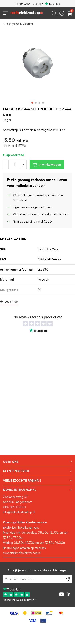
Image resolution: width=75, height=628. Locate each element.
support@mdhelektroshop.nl (22, 553)
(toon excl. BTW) (15, 146)
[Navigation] (5, 13)
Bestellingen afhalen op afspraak (24, 548)
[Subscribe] (68, 579)
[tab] (37, 461)
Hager (7, 120)
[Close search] (54, 13)
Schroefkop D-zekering (20, 23)
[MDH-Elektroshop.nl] (27, 13)
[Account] (61, 13)
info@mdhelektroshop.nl (19, 512)
